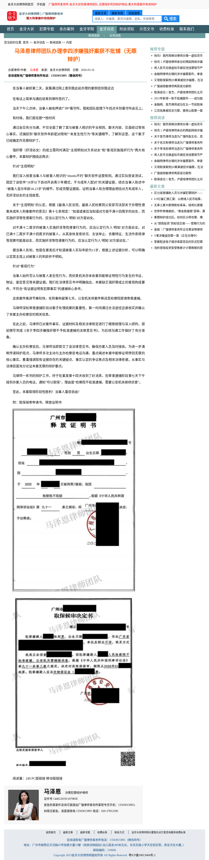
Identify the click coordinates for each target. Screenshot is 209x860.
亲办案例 (66, 29)
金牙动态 (106, 29)
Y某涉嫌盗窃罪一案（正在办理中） (176, 235)
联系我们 (186, 29)
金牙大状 (26, 29)
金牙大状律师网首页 (20, 4)
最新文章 (100, 13)
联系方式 (119, 832)
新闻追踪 (94, 35)
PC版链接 (38, 778)
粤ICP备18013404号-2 (142, 855)
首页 (10, 29)
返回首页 (51, 832)
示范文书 (146, 29)
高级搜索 (134, 13)
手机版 (41, 4)
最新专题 (117, 13)
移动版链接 (54, 778)
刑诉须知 (126, 29)
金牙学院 (86, 29)
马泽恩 (34, 69)
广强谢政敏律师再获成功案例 (172, 86)
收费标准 (166, 29)
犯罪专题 (46, 29)
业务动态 (115, 35)
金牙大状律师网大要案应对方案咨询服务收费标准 (159, 832)
